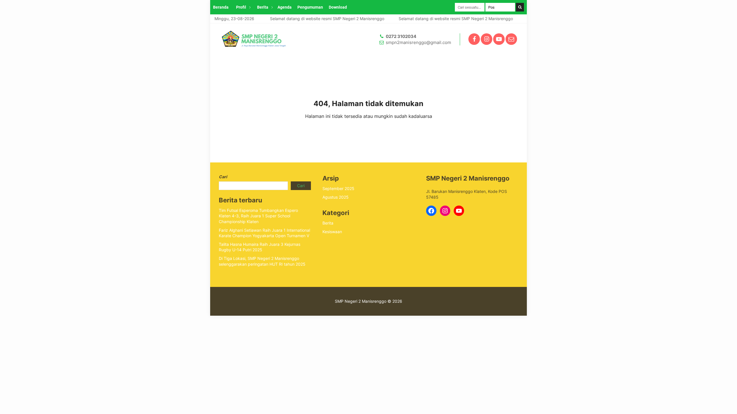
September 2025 (338, 188)
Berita (262, 7)
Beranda (221, 7)
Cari (223, 176)
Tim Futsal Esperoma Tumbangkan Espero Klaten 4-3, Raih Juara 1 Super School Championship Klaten (258, 216)
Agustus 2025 (335, 197)
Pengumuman (310, 7)
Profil (241, 7)
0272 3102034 (401, 36)
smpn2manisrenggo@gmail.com (418, 42)
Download (338, 7)
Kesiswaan (332, 231)
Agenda (285, 7)
